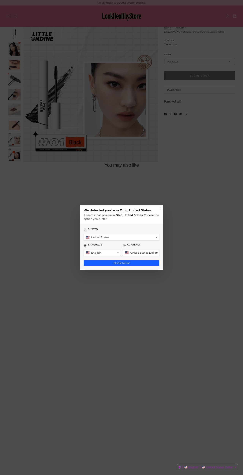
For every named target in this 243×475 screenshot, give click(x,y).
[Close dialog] (160, 208)
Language (95, 244)
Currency (134, 244)
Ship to (93, 229)
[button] (207, 467)
